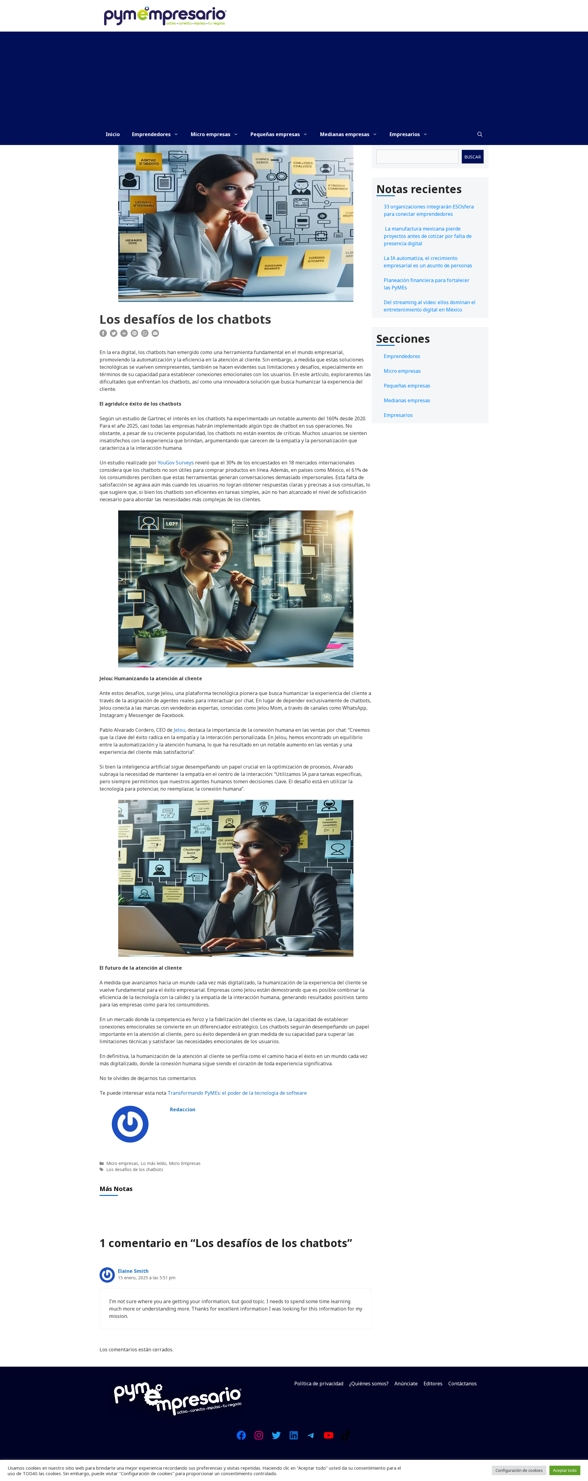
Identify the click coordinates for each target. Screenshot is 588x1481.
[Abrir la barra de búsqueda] (479, 134)
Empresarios (405, 134)
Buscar (472, 157)
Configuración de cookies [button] (519, 1470)
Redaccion (182, 1109)
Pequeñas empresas (275, 134)
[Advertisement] (294, 77)
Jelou (178, 730)
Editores (433, 1383)
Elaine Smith (133, 1271)
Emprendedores (151, 134)
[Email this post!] (155, 335)
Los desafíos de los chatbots (134, 1169)
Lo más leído (153, 1163)
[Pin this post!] (134, 335)
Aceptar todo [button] (565, 1470)
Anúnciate (406, 1383)
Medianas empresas (344, 134)
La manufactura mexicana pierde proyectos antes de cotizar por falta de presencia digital (428, 236)
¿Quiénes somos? (369, 1383)
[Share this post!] (103, 335)
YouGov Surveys (176, 462)
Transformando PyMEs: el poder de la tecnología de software (237, 1093)
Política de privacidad (318, 1383)
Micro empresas (210, 134)
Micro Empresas (185, 1163)
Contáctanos (462, 1383)
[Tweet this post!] (113, 335)
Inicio (113, 134)
